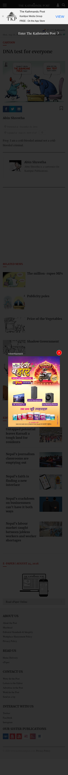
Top (63, 761)
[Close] (3, 16)
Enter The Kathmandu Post (37, 33)
